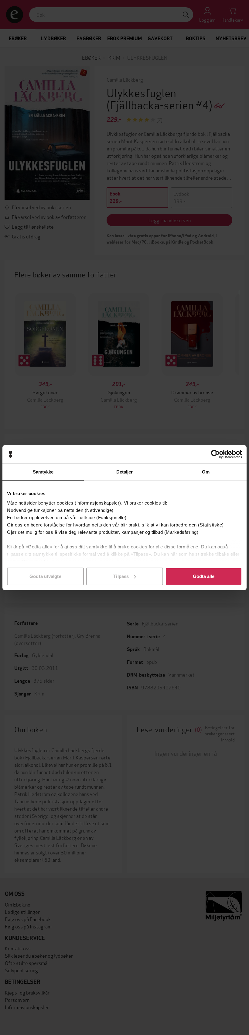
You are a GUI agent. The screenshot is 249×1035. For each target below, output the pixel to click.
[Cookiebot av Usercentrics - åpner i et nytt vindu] (215, 454)
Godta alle (204, 576)
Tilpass (121, 576)
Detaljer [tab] (124, 471)
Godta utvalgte (45, 576)
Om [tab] (206, 471)
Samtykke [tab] (43, 471)
